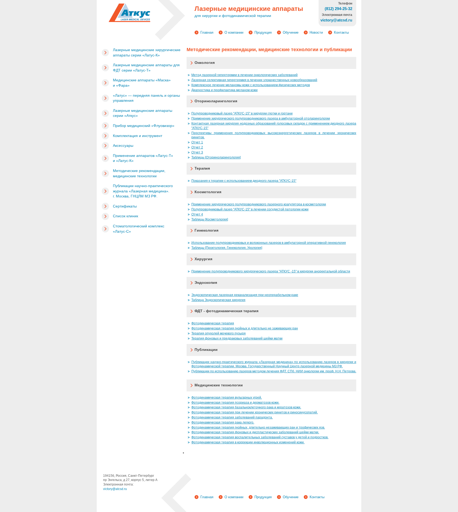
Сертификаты (125, 206)
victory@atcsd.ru (115, 489)
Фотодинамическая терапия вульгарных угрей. (226, 397)
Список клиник (125, 216)
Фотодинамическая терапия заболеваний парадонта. (232, 417)
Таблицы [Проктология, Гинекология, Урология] (226, 248)
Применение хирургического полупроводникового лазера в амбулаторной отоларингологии (260, 118)
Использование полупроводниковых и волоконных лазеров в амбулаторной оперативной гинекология (268, 243)
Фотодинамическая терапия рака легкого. (222, 422)
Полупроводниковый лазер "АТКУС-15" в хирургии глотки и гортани (242, 113)
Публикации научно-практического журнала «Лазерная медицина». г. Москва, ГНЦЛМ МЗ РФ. (143, 191)
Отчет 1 (197, 142)
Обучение (290, 32)
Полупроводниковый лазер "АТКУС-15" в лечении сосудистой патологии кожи (250, 209)
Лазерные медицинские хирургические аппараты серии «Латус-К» (146, 52)
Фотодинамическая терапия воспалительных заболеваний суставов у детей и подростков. (259, 437)
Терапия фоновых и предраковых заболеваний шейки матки (237, 338)
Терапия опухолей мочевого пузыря (218, 333)
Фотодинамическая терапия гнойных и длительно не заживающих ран (244, 328)
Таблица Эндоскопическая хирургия (218, 300)
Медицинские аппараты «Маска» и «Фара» (142, 82)
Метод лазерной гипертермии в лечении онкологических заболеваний (244, 75)
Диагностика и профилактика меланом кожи (224, 90)
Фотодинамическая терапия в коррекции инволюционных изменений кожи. (248, 442)
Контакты (341, 32)
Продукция (263, 32)
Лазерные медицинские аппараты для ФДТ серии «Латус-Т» (146, 67)
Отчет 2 (197, 147)
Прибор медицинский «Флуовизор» (143, 125)
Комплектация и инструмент (137, 136)
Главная (206, 32)
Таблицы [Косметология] (209, 219)
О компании (233, 32)
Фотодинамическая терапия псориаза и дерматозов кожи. (235, 402)
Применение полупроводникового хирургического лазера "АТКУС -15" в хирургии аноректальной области (270, 271)
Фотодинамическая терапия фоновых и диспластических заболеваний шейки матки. (255, 432)
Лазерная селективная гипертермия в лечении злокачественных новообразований (254, 80)
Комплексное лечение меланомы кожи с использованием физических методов (250, 85)
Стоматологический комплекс (138, 228)
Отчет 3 (197, 152)
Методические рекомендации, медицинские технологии (139, 173)
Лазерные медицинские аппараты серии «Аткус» (142, 113)
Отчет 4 (197, 214)
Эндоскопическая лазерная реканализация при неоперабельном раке (244, 295)
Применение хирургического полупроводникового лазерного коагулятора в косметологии (258, 204)
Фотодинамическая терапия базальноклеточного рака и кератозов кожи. (246, 407)
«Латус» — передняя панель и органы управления (146, 98)
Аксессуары (123, 145)
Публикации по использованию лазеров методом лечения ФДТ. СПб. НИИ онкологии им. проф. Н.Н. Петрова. (273, 371)
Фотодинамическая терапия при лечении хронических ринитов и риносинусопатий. (254, 412)
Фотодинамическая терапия (212, 323)
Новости (316, 32)
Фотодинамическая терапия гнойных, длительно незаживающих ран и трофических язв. (258, 427)
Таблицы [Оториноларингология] (216, 157)
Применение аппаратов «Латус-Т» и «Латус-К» (143, 158)
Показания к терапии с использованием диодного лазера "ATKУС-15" (243, 181)
